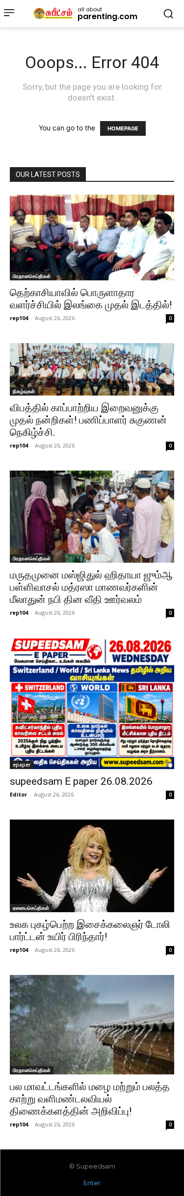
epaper (21, 764)
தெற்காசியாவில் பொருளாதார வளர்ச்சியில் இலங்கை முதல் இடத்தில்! (91, 299)
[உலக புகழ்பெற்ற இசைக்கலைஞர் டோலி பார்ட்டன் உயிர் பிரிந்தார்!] (92, 866)
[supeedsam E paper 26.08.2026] (92, 703)
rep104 (19, 318)
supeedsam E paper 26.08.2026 (81, 781)
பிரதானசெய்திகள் (32, 276)
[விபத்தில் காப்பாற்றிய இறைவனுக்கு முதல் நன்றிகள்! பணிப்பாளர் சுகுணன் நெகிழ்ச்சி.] (92, 369)
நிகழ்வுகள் (24, 391)
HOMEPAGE (122, 128)
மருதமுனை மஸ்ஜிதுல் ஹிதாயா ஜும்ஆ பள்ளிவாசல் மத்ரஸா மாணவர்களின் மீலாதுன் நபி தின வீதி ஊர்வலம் (91, 587)
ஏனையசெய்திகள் (31, 907)
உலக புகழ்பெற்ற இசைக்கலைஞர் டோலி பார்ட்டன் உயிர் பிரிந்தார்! (90, 931)
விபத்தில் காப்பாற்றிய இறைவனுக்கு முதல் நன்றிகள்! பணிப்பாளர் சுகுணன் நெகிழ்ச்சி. (88, 420)
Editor (18, 794)
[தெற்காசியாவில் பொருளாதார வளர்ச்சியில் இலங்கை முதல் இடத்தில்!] (92, 237)
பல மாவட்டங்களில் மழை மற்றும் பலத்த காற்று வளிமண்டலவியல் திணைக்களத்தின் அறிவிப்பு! (90, 1099)
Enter (92, 1183)
